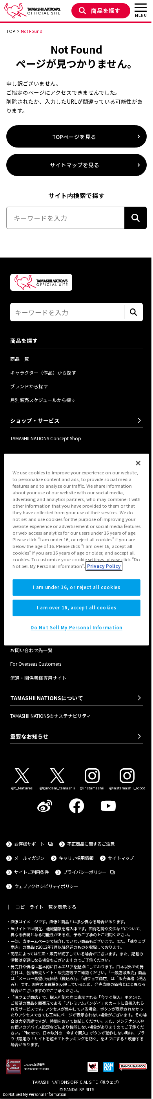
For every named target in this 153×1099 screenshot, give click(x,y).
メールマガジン (29, 858)
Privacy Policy (104, 566)
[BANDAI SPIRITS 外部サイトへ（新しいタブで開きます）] (108, 1067)
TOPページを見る (74, 137)
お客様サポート (33, 843)
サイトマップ (121, 858)
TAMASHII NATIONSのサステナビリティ (50, 715)
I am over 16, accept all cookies (76, 607)
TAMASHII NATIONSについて (46, 698)
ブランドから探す (29, 386)
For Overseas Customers (35, 663)
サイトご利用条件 (31, 872)
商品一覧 (19, 358)
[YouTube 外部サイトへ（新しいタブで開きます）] (108, 805)
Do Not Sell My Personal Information (34, 1094)
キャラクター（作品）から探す (43, 372)
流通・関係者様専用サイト (38, 677)
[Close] (138, 463)
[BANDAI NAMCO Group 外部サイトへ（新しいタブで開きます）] (133, 1067)
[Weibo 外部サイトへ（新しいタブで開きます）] (45, 805)
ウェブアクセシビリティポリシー (46, 886)
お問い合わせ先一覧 (31, 650)
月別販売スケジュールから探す (43, 399)
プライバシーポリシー (89, 871)
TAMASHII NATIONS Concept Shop (45, 438)
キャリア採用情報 (76, 858)
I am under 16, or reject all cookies (76, 587)
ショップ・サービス (35, 420)
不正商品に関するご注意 (91, 844)
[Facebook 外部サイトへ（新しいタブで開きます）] (76, 805)
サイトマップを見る (74, 165)
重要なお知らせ (29, 736)
